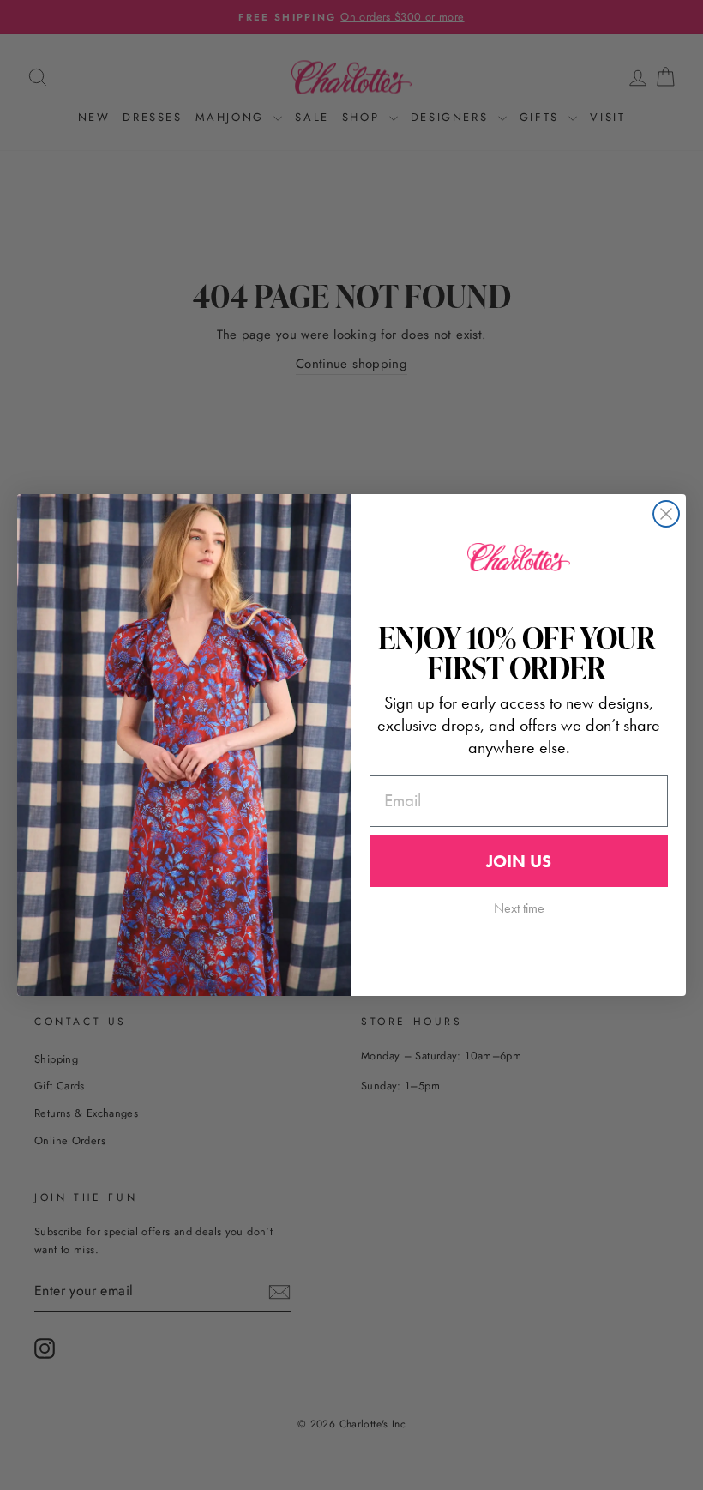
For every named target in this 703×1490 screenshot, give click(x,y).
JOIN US (518, 861)
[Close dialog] (666, 514)
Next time (519, 908)
